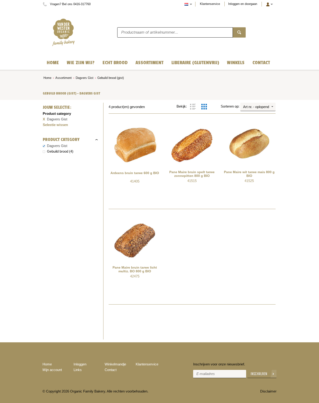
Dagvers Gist (84, 78)
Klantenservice (210, 4)
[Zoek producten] (239, 32)
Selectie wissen (55, 125)
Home (47, 78)
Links (78, 370)
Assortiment (63, 78)
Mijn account (52, 370)
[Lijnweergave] (193, 106)
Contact (111, 370)
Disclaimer (268, 391)
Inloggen (80, 364)
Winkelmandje (115, 364)
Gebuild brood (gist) (110, 78)
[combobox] (258, 107)
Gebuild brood (57, 151)
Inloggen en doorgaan (242, 4)
